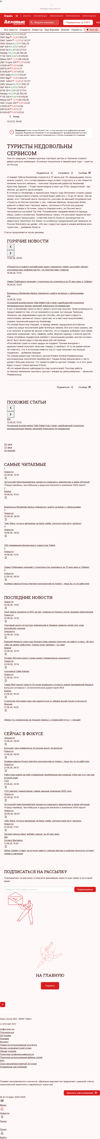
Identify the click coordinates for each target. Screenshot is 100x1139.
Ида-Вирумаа (52, 29)
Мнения (65, 29)
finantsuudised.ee (73, 16)
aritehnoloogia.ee (89, 16)
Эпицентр (25, 29)
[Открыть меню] (17, 16)
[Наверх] (2, 1004)
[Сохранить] (5, 478)
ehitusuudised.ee (56, 16)
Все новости (10, 29)
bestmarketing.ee (40, 16)
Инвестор (37, 29)
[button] (38, 889)
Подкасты (76, 29)
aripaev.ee (27, 16)
